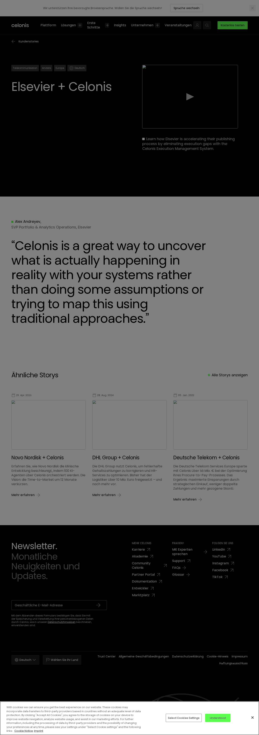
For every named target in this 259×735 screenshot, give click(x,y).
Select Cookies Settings (184, 718)
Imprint (38, 731)
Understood (218, 718)
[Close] (252, 717)
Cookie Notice (23, 731)
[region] (129, 718)
